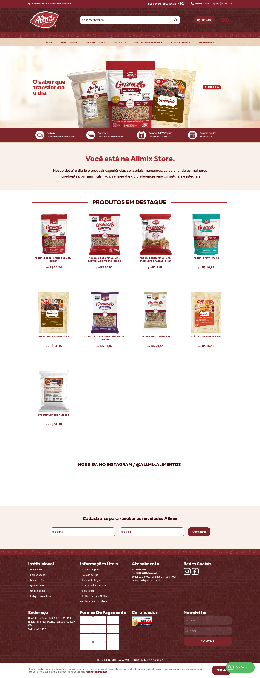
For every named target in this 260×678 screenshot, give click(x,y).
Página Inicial (37, 569)
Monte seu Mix (69, 42)
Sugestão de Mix (95, 42)
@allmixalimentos (158, 464)
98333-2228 (202, 3)
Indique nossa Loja (40, 596)
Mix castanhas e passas (148, 42)
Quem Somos (34, 4)
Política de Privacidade (94, 601)
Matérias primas (180, 42)
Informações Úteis (99, 564)
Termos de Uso (90, 574)
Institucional (41, 564)
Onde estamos (38, 590)
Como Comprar (90, 569)
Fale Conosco (64, 4)
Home (49, 42)
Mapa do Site (37, 580)
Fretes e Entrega (91, 580)
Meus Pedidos (49, 4)
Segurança (88, 590)
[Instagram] (223, 20)
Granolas (120, 42)
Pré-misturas (206, 42)
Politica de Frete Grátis (94, 596)
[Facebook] (227, 20)
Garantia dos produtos (94, 585)
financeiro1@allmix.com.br (146, 580)
